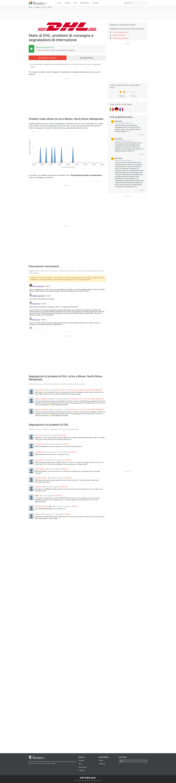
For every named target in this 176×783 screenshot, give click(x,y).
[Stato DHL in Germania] (116, 109)
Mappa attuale (88, 58)
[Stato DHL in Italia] (112, 109)
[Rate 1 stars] (121, 92)
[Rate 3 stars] (127, 92)
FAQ (75, 3)
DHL (44, 7)
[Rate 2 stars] (124, 92)
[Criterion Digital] (88, 778)
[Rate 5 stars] (134, 92)
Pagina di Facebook (119, 35)
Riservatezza (84, 3)
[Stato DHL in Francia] (121, 109)
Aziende (67, 3)
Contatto (95, 3)
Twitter (101, 760)
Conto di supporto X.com (121, 32)
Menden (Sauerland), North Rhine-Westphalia (86, 390)
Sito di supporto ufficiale (120, 38)
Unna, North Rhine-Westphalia (93, 399)
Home (59, 3)
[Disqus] (67, 306)
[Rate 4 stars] (131, 92)
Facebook (102, 764)
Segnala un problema (48, 58)
